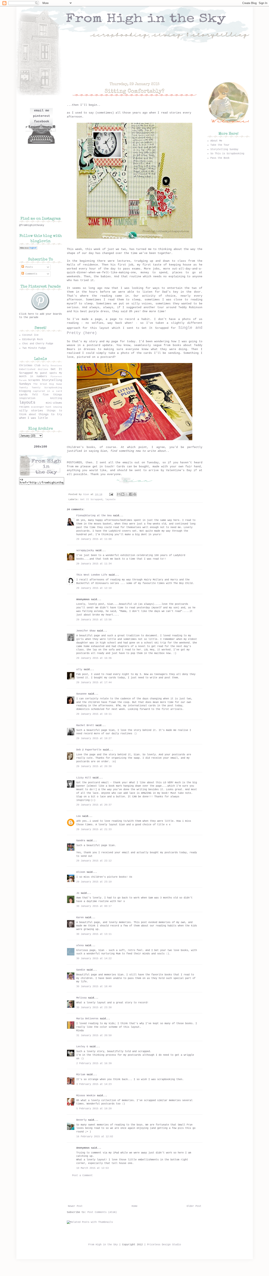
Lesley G (82, 1046)
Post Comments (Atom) (102, 1212)
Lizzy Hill (83, 777)
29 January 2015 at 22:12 (94, 860)
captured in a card (47, 391)
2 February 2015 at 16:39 (94, 1063)
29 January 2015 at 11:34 (94, 563)
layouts (110, 499)
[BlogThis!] (123, 494)
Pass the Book (219, 158)
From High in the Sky (103, 1244)
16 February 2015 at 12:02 (94, 1136)
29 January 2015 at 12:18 (94, 588)
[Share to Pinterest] (135, 494)
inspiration (27, 398)
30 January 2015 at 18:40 (94, 986)
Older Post (194, 1206)
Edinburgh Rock (32, 339)
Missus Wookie (85, 1095)
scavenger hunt (41, 407)
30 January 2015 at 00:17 (94, 906)
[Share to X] (127, 494)
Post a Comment (82, 1175)
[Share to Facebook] (131, 494)
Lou (78, 816)
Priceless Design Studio (164, 1244)
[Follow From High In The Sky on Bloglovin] (28, 248)
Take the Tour (219, 145)
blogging (25, 391)
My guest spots (46, 373)
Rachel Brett (85, 725)
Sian (87, 494)
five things (52, 394)
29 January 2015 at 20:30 (94, 766)
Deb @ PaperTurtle (88, 749)
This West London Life (91, 574)
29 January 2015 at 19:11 (94, 714)
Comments (30, 273)
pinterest (41, 116)
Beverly (81, 1120)
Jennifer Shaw (85, 630)
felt (35, 394)
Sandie (80, 969)
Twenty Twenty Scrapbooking (40, 387)
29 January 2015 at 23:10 (94, 881)
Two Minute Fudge (34, 348)
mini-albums (54, 403)
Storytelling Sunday (224, 149)
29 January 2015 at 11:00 (94, 539)
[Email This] (119, 494)
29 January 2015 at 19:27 (94, 738)
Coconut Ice (30, 335)
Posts (28, 267)
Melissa (81, 997)
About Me (216, 140)
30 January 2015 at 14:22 (94, 958)
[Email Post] (111, 494)
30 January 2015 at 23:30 (94, 1007)
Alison (80, 872)
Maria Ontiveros (87, 1018)
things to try (50, 414)
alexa (80, 945)
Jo (77, 893)
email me (41, 110)
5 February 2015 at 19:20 (94, 1108)
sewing (57, 407)
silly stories (31, 410)
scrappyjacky (85, 550)
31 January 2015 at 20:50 (94, 1035)
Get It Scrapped (91, 499)
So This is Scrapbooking (227, 153)
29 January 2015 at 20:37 (94, 804)
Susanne (81, 693)
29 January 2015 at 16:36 (94, 658)
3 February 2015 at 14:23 (94, 1084)
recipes (24, 407)
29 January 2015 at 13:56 (94, 619)
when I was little (33, 418)
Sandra (80, 840)
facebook (41, 121)
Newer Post (75, 1206)
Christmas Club (29, 365)
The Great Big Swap (47, 384)
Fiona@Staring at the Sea (94, 515)
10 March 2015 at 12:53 (92, 1168)
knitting (56, 398)
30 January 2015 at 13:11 (94, 934)
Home (134, 1206)
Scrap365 (34, 380)
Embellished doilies (33, 369)
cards (23, 394)
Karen (80, 917)
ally (79, 669)
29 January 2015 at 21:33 (94, 829)
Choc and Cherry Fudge (37, 343)
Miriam (80, 1074)
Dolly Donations (52, 366)
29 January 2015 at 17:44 (94, 682)
